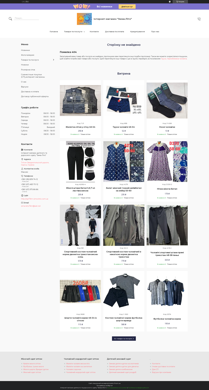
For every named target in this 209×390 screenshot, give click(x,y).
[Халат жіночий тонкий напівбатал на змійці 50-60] (123, 161)
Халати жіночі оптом (32, 364)
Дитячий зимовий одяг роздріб (122, 372)
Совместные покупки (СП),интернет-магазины (33, 75)
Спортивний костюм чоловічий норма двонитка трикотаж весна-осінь (80, 254)
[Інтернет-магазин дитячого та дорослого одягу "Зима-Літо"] (84, 19)
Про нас (155, 31)
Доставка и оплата (30, 91)
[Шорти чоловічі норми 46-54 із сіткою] (80, 291)
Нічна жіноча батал (167, 189)
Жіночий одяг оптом (32, 372)
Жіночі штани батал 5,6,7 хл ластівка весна (80, 189)
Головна (54, 31)
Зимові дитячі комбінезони (120, 369)
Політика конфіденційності (138, 388)
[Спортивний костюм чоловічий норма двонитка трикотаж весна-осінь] (80, 225)
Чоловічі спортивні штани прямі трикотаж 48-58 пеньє (167, 253)
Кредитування (137, 31)
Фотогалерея (27, 55)
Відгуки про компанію (161, 372)
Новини (25, 65)
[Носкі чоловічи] (167, 100)
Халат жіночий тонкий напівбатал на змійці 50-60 (124, 189)
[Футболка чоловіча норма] (167, 291)
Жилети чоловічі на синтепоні (79, 366)
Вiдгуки (24, 87)
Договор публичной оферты (35, 96)
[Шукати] (10, 19)
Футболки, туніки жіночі (33, 366)
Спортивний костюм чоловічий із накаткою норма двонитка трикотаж (123, 254)
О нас (23, 82)
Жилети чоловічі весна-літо (78, 364)
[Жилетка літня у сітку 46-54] (80, 100)
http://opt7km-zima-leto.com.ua (34, 199)
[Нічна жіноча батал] (167, 161)
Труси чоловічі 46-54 (124, 127)
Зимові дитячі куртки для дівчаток (124, 366)
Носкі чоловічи (167, 127)
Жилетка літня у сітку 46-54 (80, 127)
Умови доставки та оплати (163, 366)
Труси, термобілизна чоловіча (174, 59)
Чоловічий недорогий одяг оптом (80, 372)
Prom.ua (117, 383)
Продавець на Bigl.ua (104, 385)
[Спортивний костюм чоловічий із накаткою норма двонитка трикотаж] (123, 225)
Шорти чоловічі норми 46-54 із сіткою (80, 319)
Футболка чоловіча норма (167, 319)
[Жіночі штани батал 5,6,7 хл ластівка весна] (80, 161)
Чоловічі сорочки (73, 369)
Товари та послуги (73, 31)
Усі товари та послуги (123, 339)
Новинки (25, 50)
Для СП (155, 369)
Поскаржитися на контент (117, 388)
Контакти (94, 31)
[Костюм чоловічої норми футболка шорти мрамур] (123, 291)
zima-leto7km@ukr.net (31, 206)
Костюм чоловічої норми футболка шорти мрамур (123, 319)
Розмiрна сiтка (28, 70)
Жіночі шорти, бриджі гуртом (36, 369)
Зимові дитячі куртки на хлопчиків (124, 364)
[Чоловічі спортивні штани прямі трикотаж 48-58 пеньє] (167, 225)
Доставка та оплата (114, 31)
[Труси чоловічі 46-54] (123, 100)
